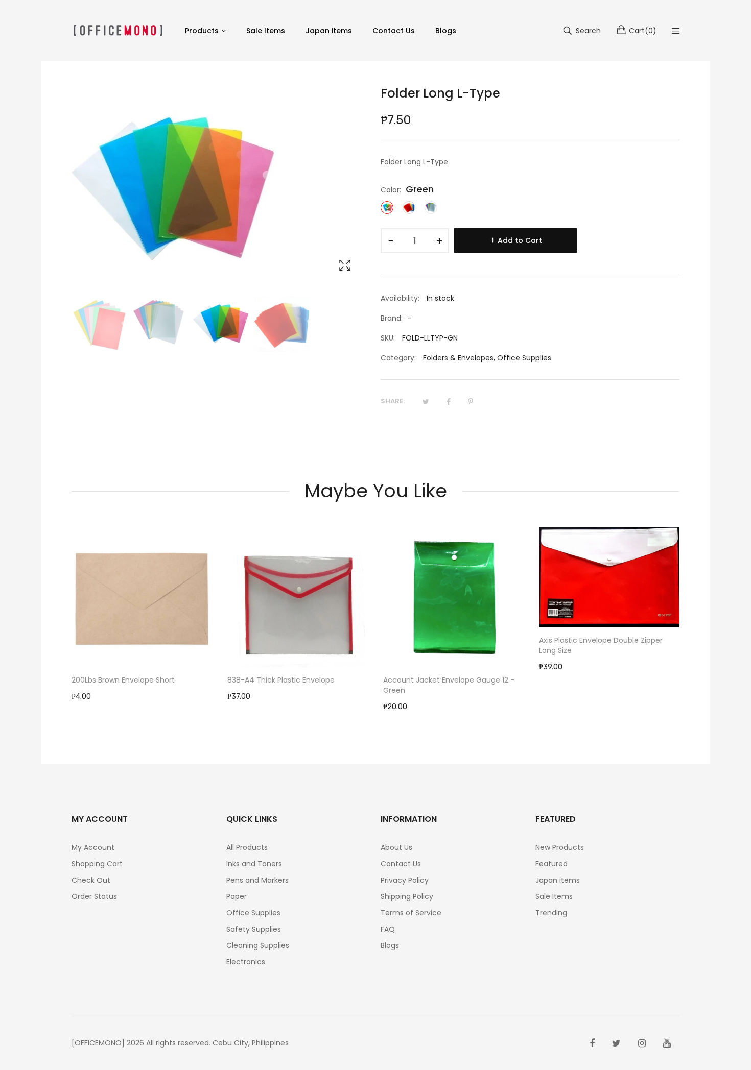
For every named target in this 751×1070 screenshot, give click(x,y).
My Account (93, 847)
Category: (398, 358)
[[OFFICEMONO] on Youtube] (667, 1043)
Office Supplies (524, 358)
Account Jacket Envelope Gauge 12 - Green (448, 685)
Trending (551, 913)
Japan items (557, 880)
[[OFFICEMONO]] (118, 30)
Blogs (390, 945)
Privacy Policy (405, 880)
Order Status (94, 896)
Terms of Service (411, 913)
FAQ (388, 929)
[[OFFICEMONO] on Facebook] (592, 1043)
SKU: (388, 338)
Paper (236, 896)
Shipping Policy (407, 896)
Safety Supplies (253, 929)
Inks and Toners (254, 864)
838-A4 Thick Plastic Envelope (281, 680)
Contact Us (401, 864)
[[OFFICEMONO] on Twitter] (616, 1043)
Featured (551, 864)
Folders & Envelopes (458, 358)
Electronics (245, 962)
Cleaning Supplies (257, 945)
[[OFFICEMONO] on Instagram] (642, 1043)
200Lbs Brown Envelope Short (123, 680)
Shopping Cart (97, 864)
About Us (396, 847)
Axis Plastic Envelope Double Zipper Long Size (601, 645)
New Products (559, 847)
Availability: (400, 298)
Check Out (91, 880)
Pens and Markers (257, 880)
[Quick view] (209, 649)
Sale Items (554, 896)
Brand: (392, 318)
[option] (99, 324)
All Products (247, 847)
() (642, 31)
